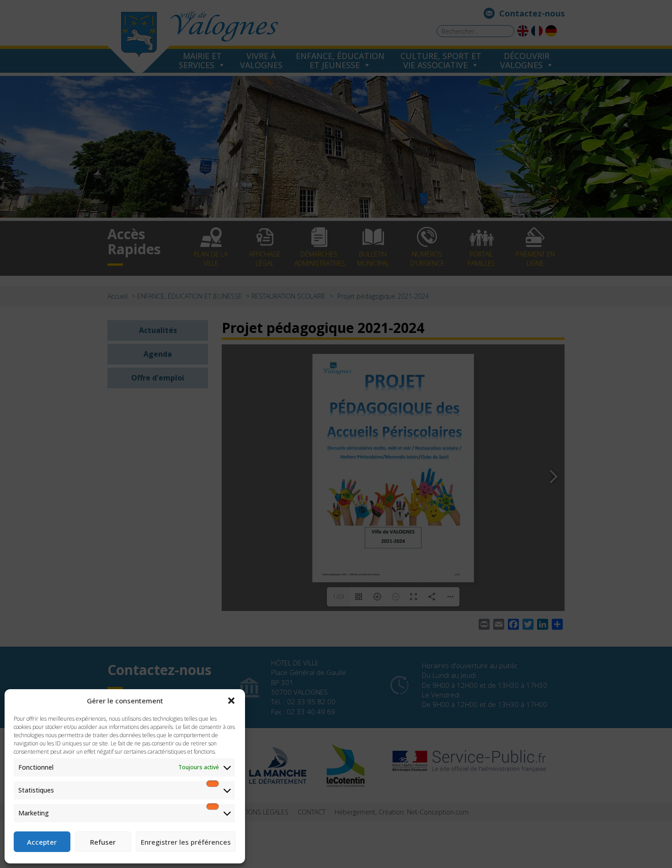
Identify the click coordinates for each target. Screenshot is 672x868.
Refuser (103, 842)
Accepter (42, 842)
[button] (231, 700)
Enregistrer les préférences (186, 842)
